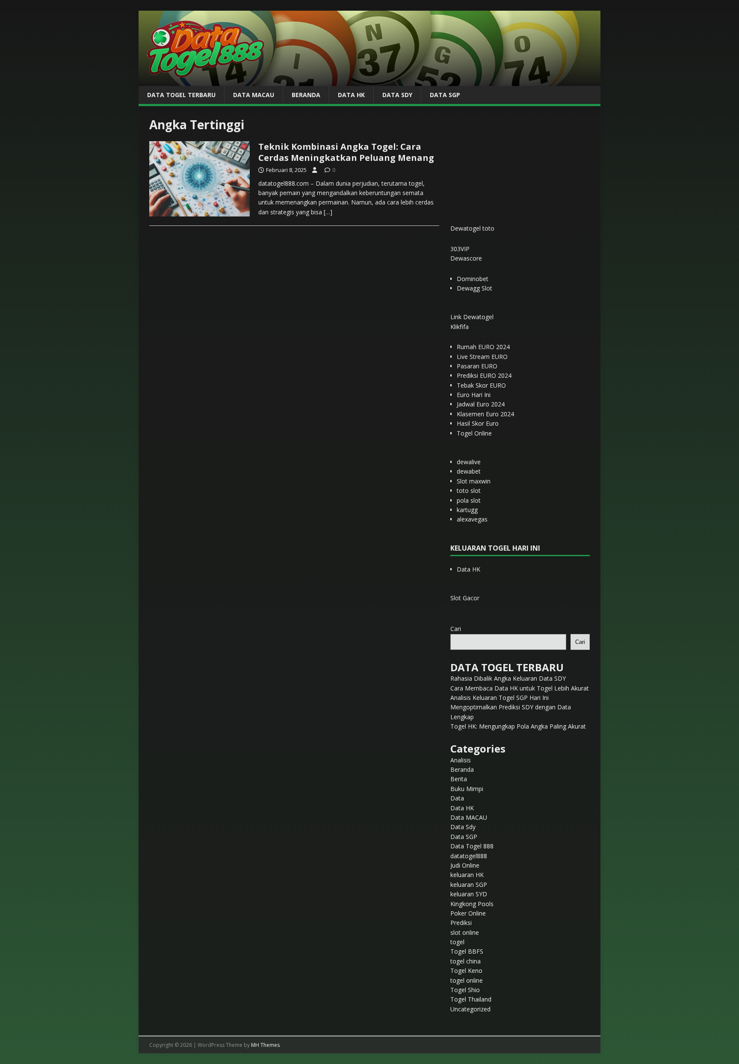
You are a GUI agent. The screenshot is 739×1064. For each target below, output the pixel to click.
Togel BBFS (466, 951)
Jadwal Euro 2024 (481, 404)
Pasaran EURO (477, 366)
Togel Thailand (470, 999)
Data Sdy (397, 95)
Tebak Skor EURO (481, 385)
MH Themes (265, 1045)
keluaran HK (467, 875)
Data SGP (445, 95)
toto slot (469, 490)
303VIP (460, 249)
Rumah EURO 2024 (483, 347)
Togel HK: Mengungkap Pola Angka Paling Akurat (518, 726)
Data (457, 798)
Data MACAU (253, 95)
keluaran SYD (468, 894)
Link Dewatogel (472, 317)
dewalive (469, 462)
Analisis (460, 760)
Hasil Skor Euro (478, 423)
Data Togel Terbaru (181, 95)
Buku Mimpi (466, 789)
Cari (455, 629)
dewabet (469, 471)
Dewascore (466, 258)
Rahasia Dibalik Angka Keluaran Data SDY (508, 678)
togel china (465, 961)
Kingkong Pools (472, 904)
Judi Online (464, 865)
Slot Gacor (464, 598)
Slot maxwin (474, 481)
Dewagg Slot (474, 288)
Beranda (306, 95)
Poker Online (468, 913)
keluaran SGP (468, 884)
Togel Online (474, 433)
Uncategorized (470, 1009)
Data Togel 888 (472, 846)
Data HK (351, 95)
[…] (328, 212)
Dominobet (472, 279)
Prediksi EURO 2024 (484, 375)
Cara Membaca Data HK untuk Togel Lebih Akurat (519, 688)
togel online (466, 980)
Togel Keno (466, 970)
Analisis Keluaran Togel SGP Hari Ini (499, 698)
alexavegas (472, 519)
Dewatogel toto (472, 228)
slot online (464, 932)
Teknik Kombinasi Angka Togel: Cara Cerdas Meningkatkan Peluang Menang (346, 152)
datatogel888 (468, 856)
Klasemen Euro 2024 (485, 414)
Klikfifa (459, 327)
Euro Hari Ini (474, 395)
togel (457, 942)
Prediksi (461, 923)
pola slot (469, 500)
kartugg (467, 510)
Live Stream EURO (482, 357)
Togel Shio (465, 990)
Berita (458, 779)
